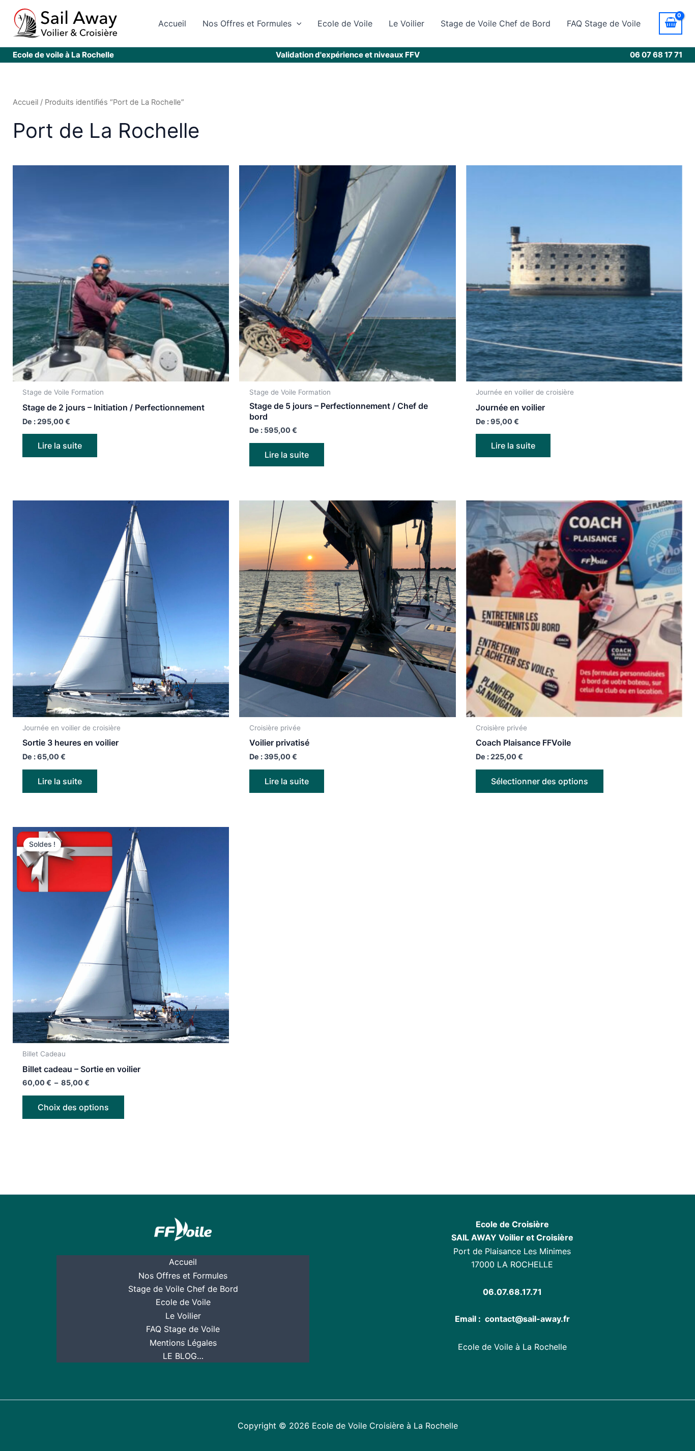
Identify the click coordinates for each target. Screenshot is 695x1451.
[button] (297, 23)
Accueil (172, 23)
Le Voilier (406, 23)
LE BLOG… (183, 1356)
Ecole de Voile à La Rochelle (512, 1347)
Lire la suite (60, 445)
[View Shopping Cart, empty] (670, 23)
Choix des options (73, 1107)
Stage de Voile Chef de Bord (496, 23)
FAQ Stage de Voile (604, 23)
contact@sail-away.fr (527, 1319)
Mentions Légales (183, 1343)
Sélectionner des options (539, 781)
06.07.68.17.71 (512, 1292)
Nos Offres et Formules (247, 23)
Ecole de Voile (344, 23)
